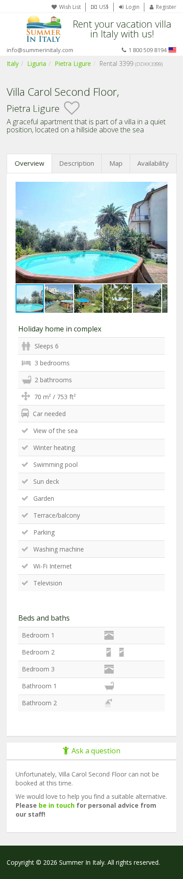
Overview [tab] (29, 163)
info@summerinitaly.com (40, 50)
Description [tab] (76, 163)
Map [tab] (116, 163)
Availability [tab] (153, 163)
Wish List (70, 7)
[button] (159, 190)
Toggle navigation (14, 29)
